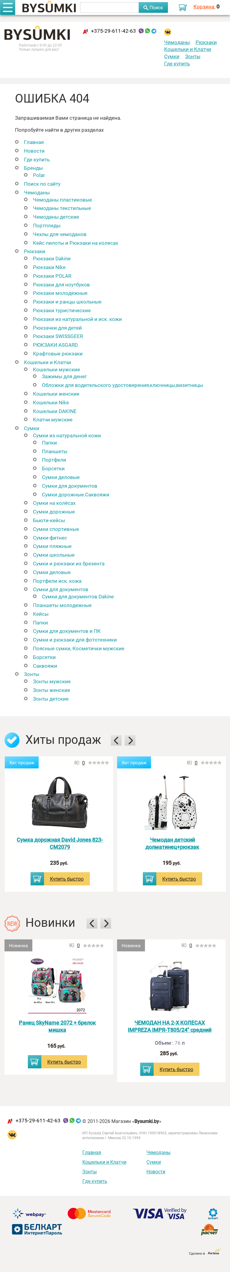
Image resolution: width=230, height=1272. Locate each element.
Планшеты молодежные (62, 605)
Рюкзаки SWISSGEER (58, 336)
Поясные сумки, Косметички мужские (78, 648)
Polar (39, 175)
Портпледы (46, 225)
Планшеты (54, 451)
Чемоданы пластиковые (62, 199)
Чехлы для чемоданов (60, 234)
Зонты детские (51, 698)
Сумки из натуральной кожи (67, 435)
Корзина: (204, 6)
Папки (49, 442)
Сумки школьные (54, 554)
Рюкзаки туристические (62, 310)
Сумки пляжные (52, 546)
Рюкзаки (206, 42)
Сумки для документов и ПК (67, 630)
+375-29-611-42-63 (113, 30)
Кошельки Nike (51, 402)
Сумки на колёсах (54, 502)
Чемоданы (177, 42)
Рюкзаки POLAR (52, 275)
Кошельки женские (56, 393)
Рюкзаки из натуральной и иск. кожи (77, 319)
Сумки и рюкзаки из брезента (69, 563)
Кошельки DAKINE (55, 411)
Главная (34, 142)
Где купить (177, 63)
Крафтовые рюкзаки (58, 353)
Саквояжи (45, 665)
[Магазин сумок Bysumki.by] (49, 7)
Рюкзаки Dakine (52, 258)
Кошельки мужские (56, 369)
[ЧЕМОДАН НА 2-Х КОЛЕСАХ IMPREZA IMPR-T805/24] (169, 986)
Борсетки (53, 468)
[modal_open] (37, 878)
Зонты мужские (52, 681)
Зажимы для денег (64, 376)
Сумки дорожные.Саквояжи (75, 494)
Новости (34, 150)
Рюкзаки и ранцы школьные (67, 301)
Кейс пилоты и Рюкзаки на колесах (75, 242)
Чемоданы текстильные (62, 208)
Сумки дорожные (54, 511)
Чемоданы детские (56, 216)
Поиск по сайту (42, 183)
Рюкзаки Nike (49, 267)
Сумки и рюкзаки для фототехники (75, 639)
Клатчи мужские (52, 419)
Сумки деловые (61, 477)
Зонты (192, 56)
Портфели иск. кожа (57, 580)
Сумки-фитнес (50, 537)
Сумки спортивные (56, 528)
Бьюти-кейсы (49, 520)
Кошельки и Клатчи (187, 49)
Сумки (171, 56)
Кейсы (41, 613)
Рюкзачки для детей (57, 327)
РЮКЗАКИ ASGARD (55, 344)
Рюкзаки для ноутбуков (61, 284)
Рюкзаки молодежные (60, 292)
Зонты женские (51, 690)
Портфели (54, 459)
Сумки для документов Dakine (78, 596)
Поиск (156, 7)
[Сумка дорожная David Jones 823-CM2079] (60, 803)
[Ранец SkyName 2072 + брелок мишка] (57, 986)
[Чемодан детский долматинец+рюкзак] (172, 803)
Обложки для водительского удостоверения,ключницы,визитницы (122, 385)
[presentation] (116, 740)
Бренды (33, 167)
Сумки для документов (69, 485)
